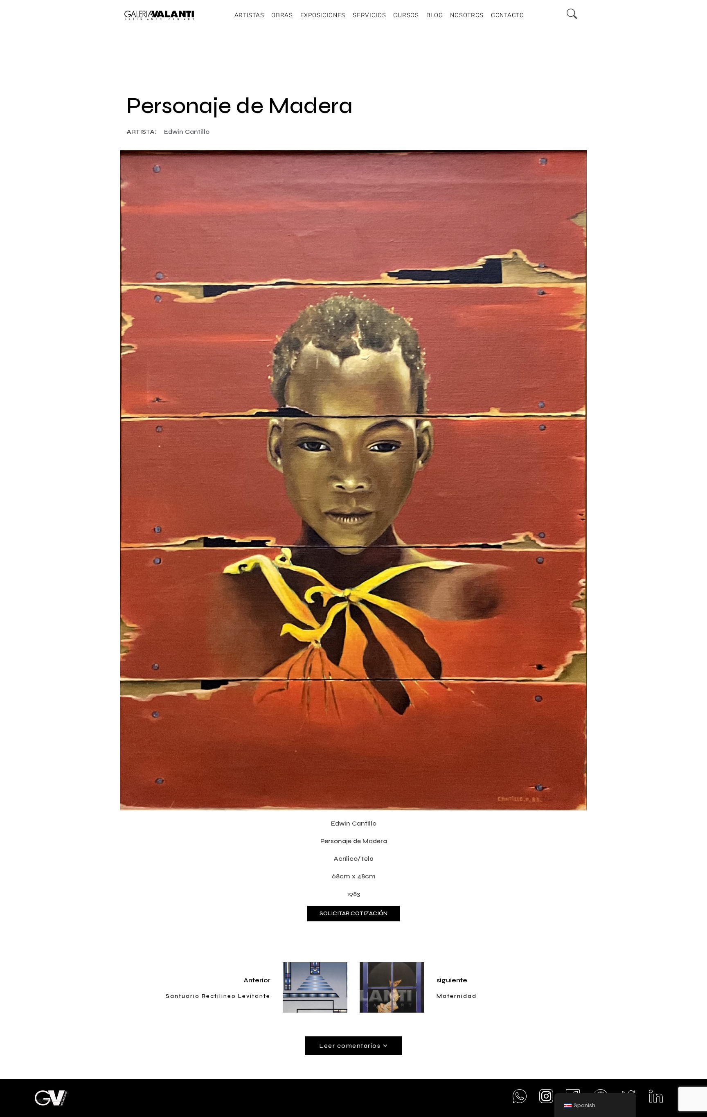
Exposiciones (322, 15)
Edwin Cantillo (186, 131)
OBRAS (282, 15)
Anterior (256, 980)
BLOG (434, 15)
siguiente (452, 980)
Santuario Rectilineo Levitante (218, 996)
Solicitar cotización (353, 913)
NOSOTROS (467, 15)
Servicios (369, 15)
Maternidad (457, 996)
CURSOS (406, 15)
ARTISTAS (249, 15)
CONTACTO (507, 15)
